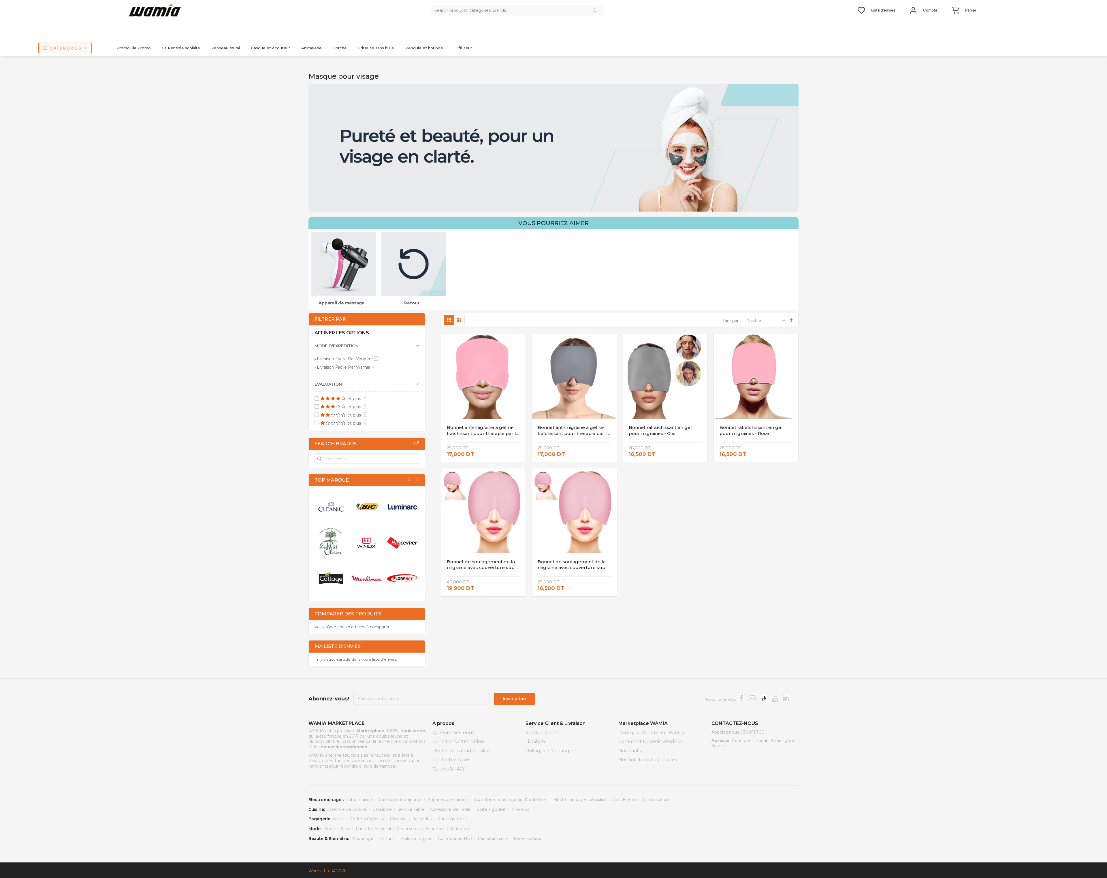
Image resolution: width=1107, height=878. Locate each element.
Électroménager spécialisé (580, 799)
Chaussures (408, 828)
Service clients (542, 732)
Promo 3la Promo (133, 48)
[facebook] (741, 698)
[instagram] (752, 698)
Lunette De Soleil (373, 828)
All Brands (417, 443)
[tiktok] (763, 698)
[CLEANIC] (331, 506)
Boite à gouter (491, 809)
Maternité (460, 828)
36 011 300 (754, 732)
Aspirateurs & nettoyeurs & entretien (510, 799)
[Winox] (366, 542)
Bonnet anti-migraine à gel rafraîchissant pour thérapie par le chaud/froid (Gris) (574, 433)
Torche (340, 48)
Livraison (535, 741)
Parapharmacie (493, 838)
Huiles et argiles (416, 838)
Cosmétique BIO (455, 838)
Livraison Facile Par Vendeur (347, 358)
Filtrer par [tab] (330, 319)
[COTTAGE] (331, 578)
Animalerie (311, 48)
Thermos (520, 809)
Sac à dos (422, 819)
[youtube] (775, 698)
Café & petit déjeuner (400, 799)
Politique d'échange (549, 750)
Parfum (386, 838)
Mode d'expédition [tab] (337, 345)
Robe (329, 828)
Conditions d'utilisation (458, 741)
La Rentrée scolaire (181, 48)
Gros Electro (624, 799)
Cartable (398, 819)
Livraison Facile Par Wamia (346, 367)
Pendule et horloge (424, 48)
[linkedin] (786, 698)
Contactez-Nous (451, 759)
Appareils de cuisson (448, 799)
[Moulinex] (366, 578)
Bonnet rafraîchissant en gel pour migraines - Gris (660, 430)
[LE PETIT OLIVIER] (331, 542)
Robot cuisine (359, 799)
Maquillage (362, 838)
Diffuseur (463, 48)
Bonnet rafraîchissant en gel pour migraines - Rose (751, 430)
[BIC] (366, 506)
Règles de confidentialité (461, 750)
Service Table (411, 809)
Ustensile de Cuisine (346, 809)
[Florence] (402, 578)
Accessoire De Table (450, 809)
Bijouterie (435, 828)
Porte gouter (450, 819)
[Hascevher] (402, 542)
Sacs (345, 828)
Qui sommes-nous (453, 732)
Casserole (382, 809)
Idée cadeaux (527, 838)
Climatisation (656, 799)
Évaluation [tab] (328, 384)
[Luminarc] (402, 506)
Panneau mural (225, 48)
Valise (338, 819)
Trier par (730, 320)
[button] (595, 10)
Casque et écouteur (270, 48)
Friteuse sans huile (376, 48)
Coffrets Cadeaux (367, 819)
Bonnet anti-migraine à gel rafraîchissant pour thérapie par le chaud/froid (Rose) (483, 433)
